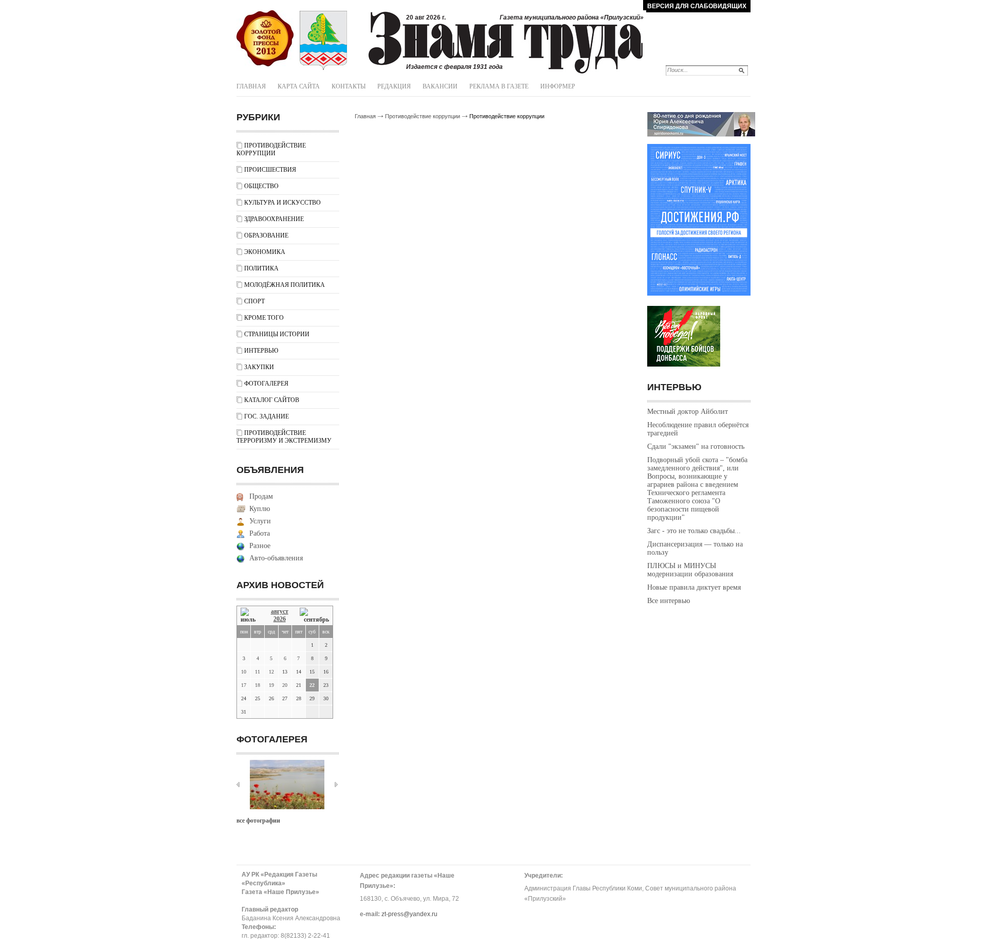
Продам (261, 496)
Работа (259, 533)
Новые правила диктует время (694, 587)
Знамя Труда (265, 38)
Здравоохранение (274, 219)
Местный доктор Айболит (687, 411)
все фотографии (258, 820)
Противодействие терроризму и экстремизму (284, 436)
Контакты (348, 86)
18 (257, 685)
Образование (266, 235)
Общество (261, 186)
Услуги (260, 521)
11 (257, 672)
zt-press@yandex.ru (409, 914)
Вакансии (440, 86)
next (336, 784)
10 (243, 672)
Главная (251, 86)
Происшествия (270, 169)
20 (284, 685)
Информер (557, 86)
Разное (259, 546)
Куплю (259, 509)
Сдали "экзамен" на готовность (695, 446)
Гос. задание (266, 416)
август (279, 611)
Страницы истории (276, 334)
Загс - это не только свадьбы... (694, 531)
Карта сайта (299, 86)
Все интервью (668, 601)
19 (271, 685)
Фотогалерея (266, 383)
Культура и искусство (282, 202)
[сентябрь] (314, 616)
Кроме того (264, 317)
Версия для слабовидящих (696, 6)
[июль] (250, 616)
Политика (261, 268)
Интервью (261, 350)
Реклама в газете (498, 86)
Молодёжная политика (284, 284)
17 (243, 685)
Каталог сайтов (271, 400)
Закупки (259, 367)
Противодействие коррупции (271, 149)
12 (271, 672)
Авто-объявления (276, 558)
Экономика (264, 252)
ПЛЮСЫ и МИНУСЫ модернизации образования (690, 570)
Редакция (394, 86)
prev (238, 784)
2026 (279, 619)
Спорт (254, 301)
